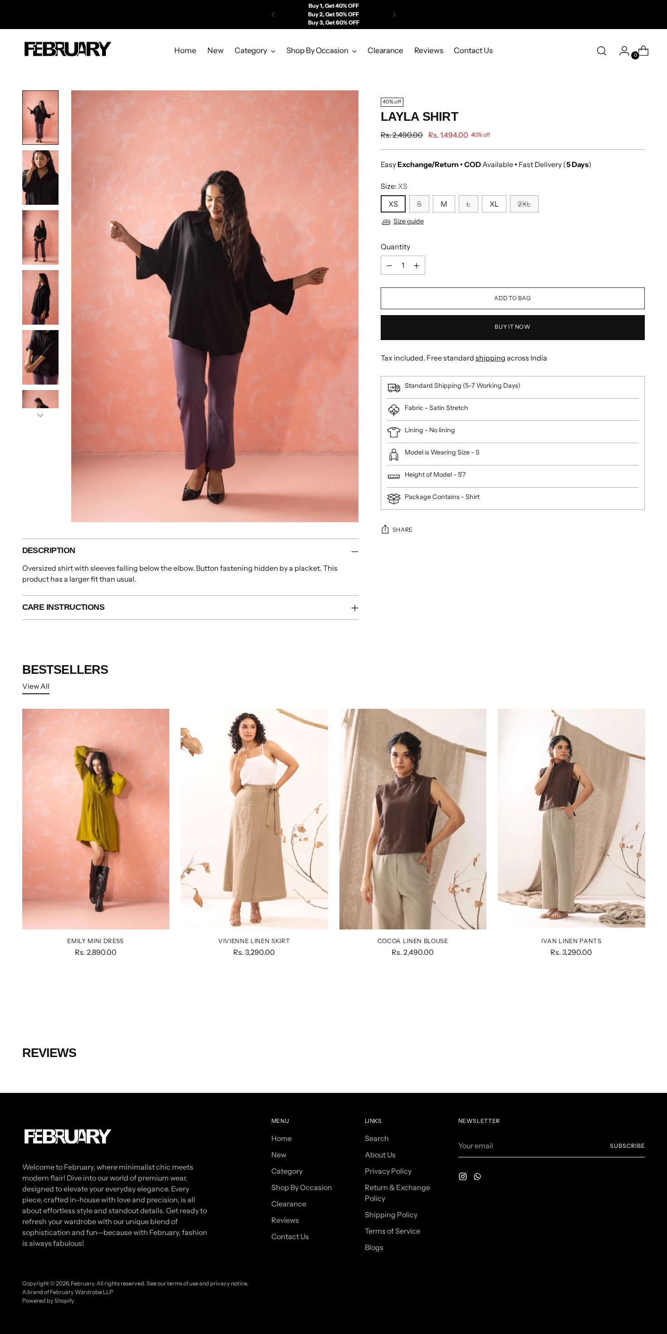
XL (494, 204)
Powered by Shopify (48, 1300)
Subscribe (627, 1145)
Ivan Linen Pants (571, 940)
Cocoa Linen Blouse (413, 940)
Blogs (374, 1247)
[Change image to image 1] (40, 117)
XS (393, 204)
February (82, 1283)
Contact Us (290, 1236)
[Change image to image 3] (40, 237)
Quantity (395, 247)
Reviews (285, 1220)
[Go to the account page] (621, 51)
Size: (394, 186)
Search (377, 1138)
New (278, 1154)
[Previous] (273, 14)
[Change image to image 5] (40, 357)
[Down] (40, 415)
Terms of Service (392, 1230)
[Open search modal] (602, 51)
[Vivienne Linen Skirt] (254, 819)
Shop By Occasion (301, 1187)
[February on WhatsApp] (478, 1178)
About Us (380, 1154)
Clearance (288, 1203)
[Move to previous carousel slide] (616, 997)
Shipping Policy (391, 1214)
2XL (524, 204)
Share (402, 530)
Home (281, 1138)
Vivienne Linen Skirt (254, 940)
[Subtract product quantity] (389, 266)
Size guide (408, 221)
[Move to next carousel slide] (637, 997)
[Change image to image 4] (40, 297)
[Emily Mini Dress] (96, 819)
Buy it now (512, 327)
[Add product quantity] (416, 266)
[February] (67, 51)
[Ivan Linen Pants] (571, 819)
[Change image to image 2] (40, 177)
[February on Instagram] (463, 1178)
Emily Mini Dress (95, 940)
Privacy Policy (388, 1171)
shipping (490, 358)
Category (287, 1171)
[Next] (394, 14)
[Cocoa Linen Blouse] (413, 819)
